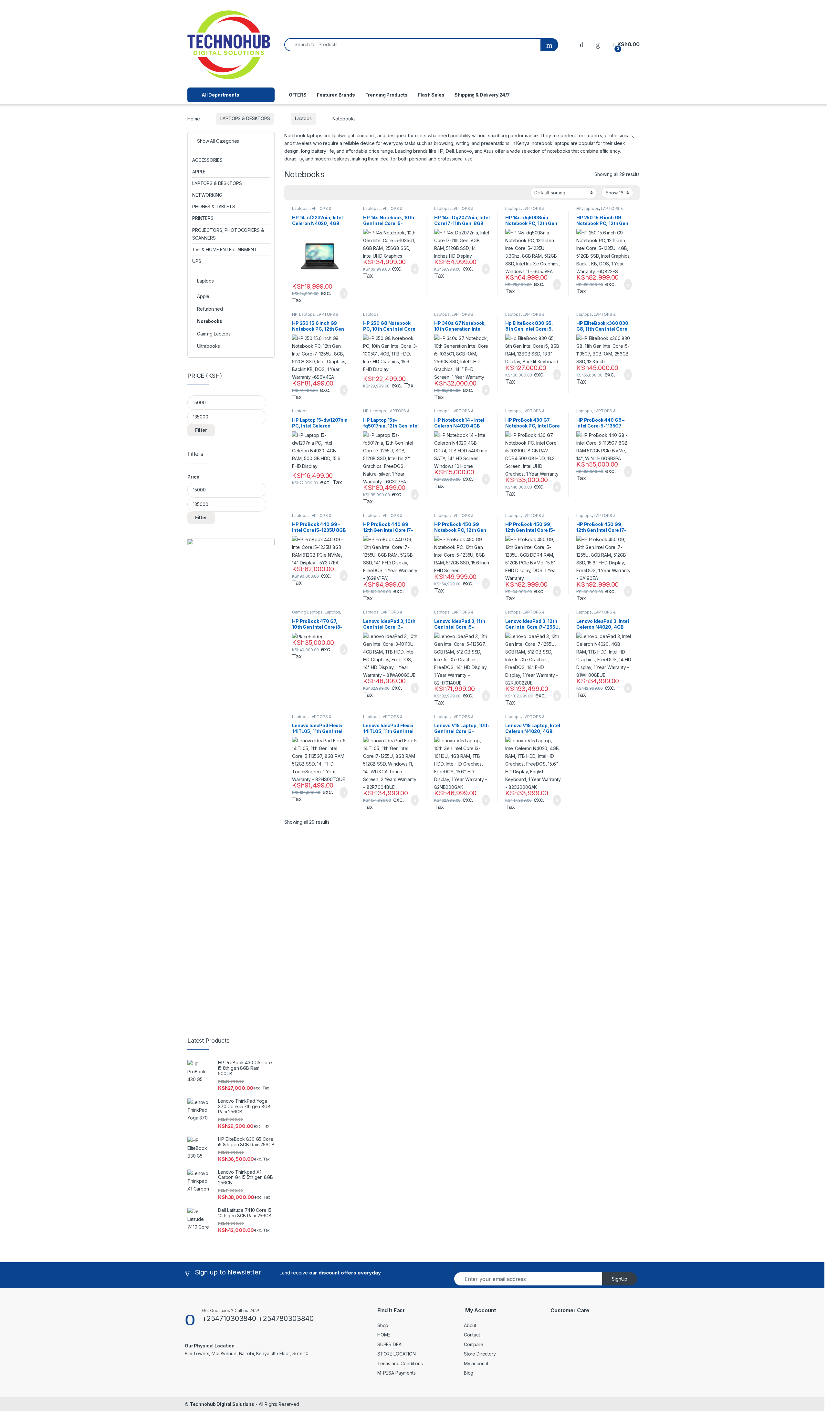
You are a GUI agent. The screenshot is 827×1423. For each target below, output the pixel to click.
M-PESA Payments (396, 1373)
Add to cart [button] (343, 293)
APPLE (198, 171)
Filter (201, 430)
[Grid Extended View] (302, 193)
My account (476, 1363)
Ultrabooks (208, 346)
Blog (468, 1373)
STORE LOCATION (396, 1353)
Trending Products (386, 95)
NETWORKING (207, 195)
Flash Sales (431, 95)
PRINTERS (203, 218)
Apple (203, 296)
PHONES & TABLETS (213, 206)
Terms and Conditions (400, 1363)
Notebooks (209, 321)
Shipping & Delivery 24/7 (482, 95)
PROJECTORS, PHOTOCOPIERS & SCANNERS (228, 234)
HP (579, 208)
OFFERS (298, 95)
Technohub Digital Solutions (222, 1404)
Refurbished (210, 309)
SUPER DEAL (390, 1344)
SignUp (619, 1279)
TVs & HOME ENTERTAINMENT (224, 249)
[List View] (311, 193)
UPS (196, 261)
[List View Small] (321, 193)
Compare (473, 1344)
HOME (383, 1334)
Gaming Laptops (307, 612)
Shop (382, 1325)
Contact (472, 1334)
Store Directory (480, 1353)
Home (193, 118)
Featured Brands (336, 95)
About (470, 1325)
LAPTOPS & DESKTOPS (245, 118)
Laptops (303, 118)
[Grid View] (293, 193)
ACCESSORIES (207, 160)
